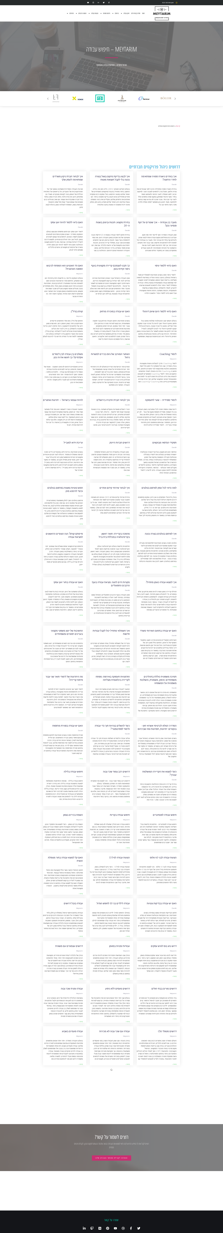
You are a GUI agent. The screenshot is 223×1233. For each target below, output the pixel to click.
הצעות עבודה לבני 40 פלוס (163, 857)
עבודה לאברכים (169, 1161)
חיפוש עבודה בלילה (73, 771)
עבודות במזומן (76, 1119)
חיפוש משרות (106, 13)
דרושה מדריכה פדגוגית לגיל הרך (67, 1073)
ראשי (143, 13)
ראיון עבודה (126, 13)
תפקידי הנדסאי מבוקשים (164, 442)
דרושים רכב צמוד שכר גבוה (116, 771)
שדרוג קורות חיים (135, 13)
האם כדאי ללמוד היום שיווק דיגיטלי (159, 311)
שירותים (71, 13)
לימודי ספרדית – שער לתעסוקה (161, 400)
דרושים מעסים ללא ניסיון (117, 988)
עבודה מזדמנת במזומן (119, 1207)
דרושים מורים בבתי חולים (164, 988)
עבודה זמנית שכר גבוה (72, 988)
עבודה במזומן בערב (73, 1207)
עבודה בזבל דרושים (73, 903)
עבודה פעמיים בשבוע (72, 1031)
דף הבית (178, 126)
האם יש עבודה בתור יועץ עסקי (68, 582)
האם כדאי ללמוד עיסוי (166, 265)
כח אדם (117, 13)
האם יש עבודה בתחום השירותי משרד (158, 630)
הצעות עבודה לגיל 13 (119, 857)
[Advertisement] (111, 146)
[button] (47, 98)
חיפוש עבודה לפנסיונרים (165, 814)
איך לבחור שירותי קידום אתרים (115, 487)
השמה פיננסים (82, 13)
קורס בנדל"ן (77, 311)
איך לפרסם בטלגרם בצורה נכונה (161, 533)
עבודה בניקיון (170, 1119)
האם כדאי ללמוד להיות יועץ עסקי (66, 222)
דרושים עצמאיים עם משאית (69, 946)
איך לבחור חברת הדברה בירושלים (113, 400)
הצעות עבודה (94, 13)
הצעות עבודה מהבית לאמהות (115, 1161)
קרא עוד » (174, 210)
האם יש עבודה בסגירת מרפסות (67, 725)
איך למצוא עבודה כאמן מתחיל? (161, 582)
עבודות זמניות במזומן (119, 946)
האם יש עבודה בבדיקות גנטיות (162, 903)
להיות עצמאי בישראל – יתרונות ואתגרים (63, 400)
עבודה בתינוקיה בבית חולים (116, 1119)
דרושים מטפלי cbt (167, 1031)
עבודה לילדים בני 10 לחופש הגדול (113, 903)
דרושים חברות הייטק (120, 442)
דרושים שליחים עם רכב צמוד (162, 1073)
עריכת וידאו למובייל (73, 442)
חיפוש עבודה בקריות (120, 814)
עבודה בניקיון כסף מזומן (165, 1207)
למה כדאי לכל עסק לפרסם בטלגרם (159, 487)
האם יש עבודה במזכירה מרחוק (115, 311)
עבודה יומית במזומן (120, 1073)
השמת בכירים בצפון (73, 814)
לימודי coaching (168, 354)
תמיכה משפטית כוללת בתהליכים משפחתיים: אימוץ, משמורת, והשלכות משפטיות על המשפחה (158, 680)
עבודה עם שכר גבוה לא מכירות (114, 1031)
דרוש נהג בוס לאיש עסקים (164, 946)
